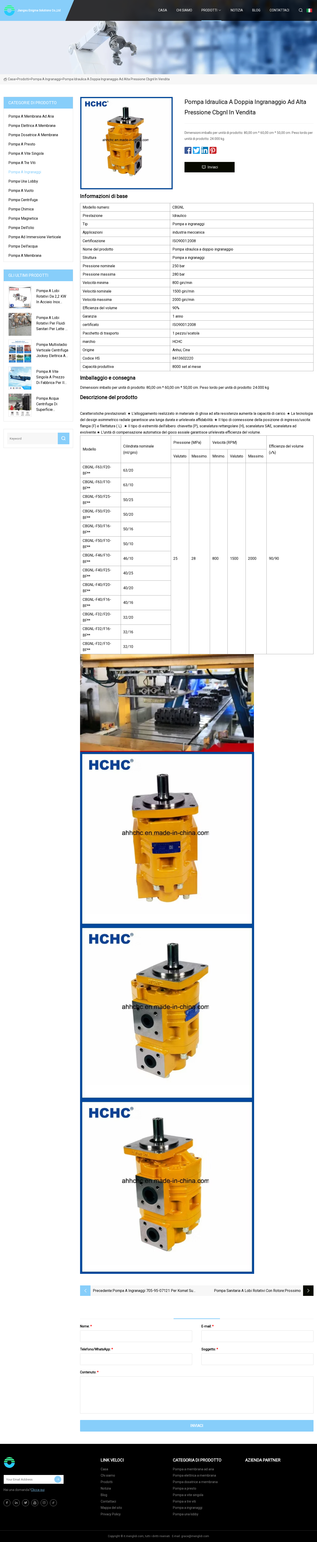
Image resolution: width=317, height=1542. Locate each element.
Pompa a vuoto (21, 190)
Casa (162, 10)
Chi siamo (184, 10)
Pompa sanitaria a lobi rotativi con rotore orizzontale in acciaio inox (249, 1291)
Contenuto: (89, 1372)
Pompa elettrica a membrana (31, 125)
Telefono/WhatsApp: (96, 1349)
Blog (256, 10)
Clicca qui (38, 1490)
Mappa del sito (111, 1508)
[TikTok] (53, 1502)
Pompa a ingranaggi (46, 79)
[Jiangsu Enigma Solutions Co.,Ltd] (26, 1462)
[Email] (57, 1479)
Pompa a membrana (24, 255)
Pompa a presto (21, 144)
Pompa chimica (21, 209)
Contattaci (279, 10)
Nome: (86, 1326)
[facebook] (6, 1502)
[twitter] (25, 1502)
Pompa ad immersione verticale (34, 237)
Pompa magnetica (23, 218)
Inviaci (212, 167)
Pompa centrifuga (23, 200)
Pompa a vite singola (26, 153)
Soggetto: (209, 1349)
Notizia (237, 10)
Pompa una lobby (23, 181)
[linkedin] (16, 1502)
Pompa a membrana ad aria (31, 116)
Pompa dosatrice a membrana (33, 135)
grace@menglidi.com (195, 1536)
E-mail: (207, 1326)
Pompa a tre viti (22, 163)
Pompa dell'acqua (23, 246)
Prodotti (209, 10)
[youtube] (34, 1502)
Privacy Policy (111, 1514)
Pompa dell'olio (21, 227)
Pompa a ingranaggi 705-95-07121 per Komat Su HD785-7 (153, 1291)
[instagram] (44, 1502)
